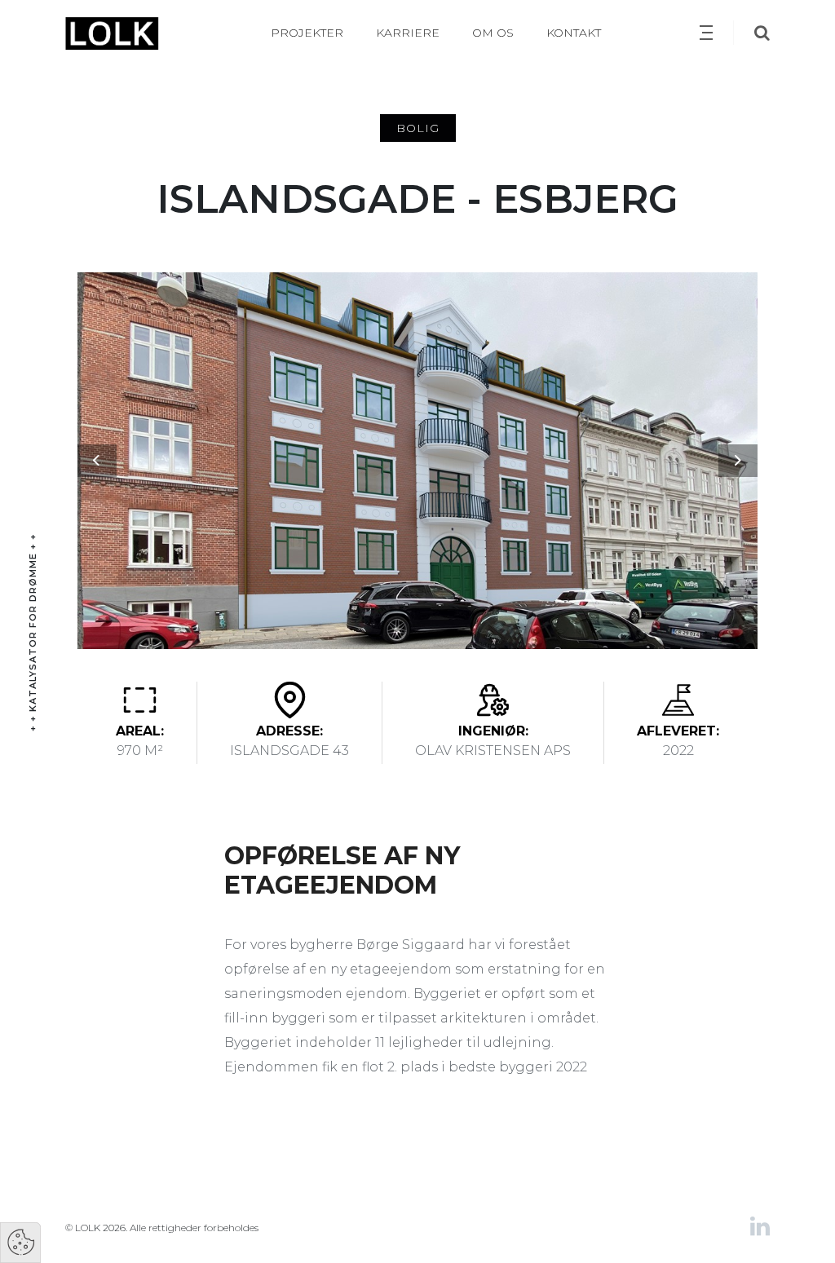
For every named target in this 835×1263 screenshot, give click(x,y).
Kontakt (573, 32)
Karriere (408, 32)
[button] (97, 461)
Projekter (307, 32)
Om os (493, 32)
